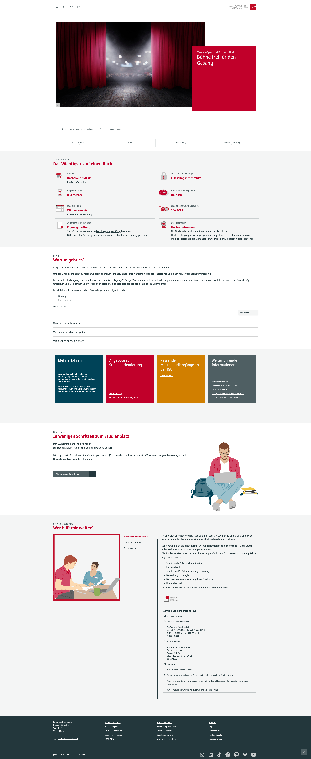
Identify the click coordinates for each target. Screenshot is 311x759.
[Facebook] (227, 754)
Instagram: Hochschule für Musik (227, 393)
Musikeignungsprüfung (108, 231)
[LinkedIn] (210, 754)
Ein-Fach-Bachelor (76, 182)
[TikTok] (219, 754)
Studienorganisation (113, 735)
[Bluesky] (245, 754)
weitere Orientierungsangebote (123, 397)
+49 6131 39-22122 (174, 621)
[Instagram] (202, 754)
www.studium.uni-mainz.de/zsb (180, 669)
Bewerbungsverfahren (166, 726)
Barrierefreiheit (215, 739)
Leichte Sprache (215, 735)
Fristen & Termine (164, 722)
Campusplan (172, 664)
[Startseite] (62, 129)
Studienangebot (92, 129)
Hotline (211, 587)
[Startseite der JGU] (242, 7)
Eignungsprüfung (205, 238)
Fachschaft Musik (219, 389)
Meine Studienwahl (74, 129)
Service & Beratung (113, 722)
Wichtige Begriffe (164, 730)
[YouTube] (253, 754)
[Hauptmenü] (56, 6)
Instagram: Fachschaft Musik (225, 397)
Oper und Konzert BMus (112, 129)
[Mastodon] (236, 754)
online (186, 587)
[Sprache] (71, 6)
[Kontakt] (78, 6)
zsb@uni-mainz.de (174, 616)
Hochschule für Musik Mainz (224, 385)
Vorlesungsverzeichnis (166, 739)
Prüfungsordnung (220, 381)
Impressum (214, 726)
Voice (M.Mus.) (166, 375)
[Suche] (64, 6)
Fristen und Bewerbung (79, 214)
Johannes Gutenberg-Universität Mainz (69, 754)
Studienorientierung (113, 730)
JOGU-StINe (110, 739)
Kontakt (212, 722)
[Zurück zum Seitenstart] (304, 752)
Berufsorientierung (165, 735)
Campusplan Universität (68, 738)
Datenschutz (214, 730)
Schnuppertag (115, 393)
